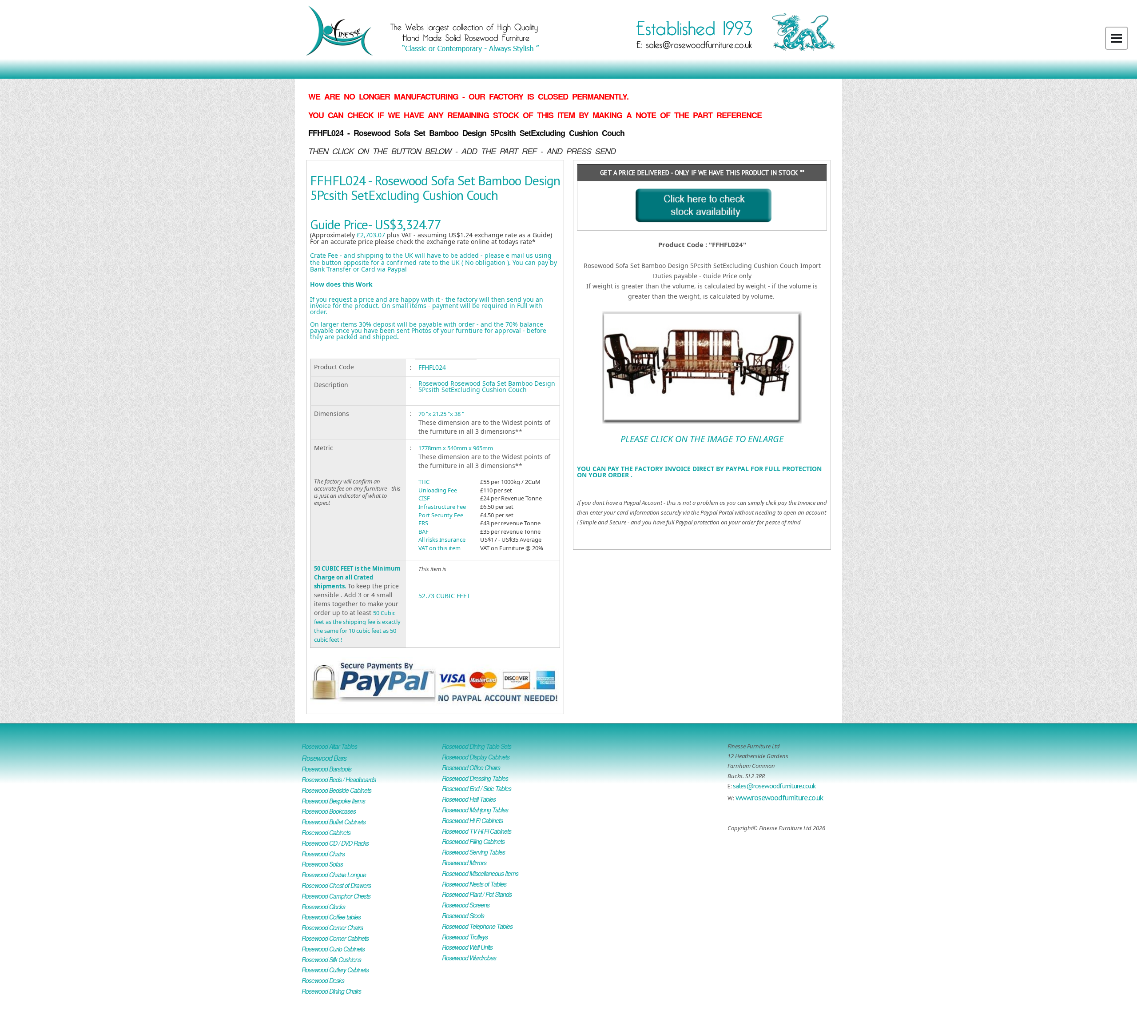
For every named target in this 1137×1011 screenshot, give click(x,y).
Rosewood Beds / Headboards (339, 779)
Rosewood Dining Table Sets (476, 746)
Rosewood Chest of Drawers (336, 885)
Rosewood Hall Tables (469, 799)
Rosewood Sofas (322, 863)
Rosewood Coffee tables (331, 916)
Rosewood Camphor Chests (336, 895)
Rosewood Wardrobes (469, 957)
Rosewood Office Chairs (471, 767)
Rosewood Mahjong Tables (475, 809)
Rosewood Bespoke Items (333, 800)
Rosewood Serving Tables (473, 851)
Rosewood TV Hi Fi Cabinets (476, 831)
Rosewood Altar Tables (329, 746)
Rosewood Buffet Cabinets (334, 821)
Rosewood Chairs (323, 853)
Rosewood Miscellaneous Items (480, 873)
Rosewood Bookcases (329, 811)
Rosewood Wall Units (467, 947)
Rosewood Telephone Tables (477, 926)
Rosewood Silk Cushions (331, 959)
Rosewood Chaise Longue (334, 874)
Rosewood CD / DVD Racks (335, 843)
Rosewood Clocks (323, 906)
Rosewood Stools (463, 915)
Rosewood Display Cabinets (475, 756)
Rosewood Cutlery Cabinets (335, 969)
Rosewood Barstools (326, 768)
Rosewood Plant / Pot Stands (477, 894)
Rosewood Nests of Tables (474, 883)
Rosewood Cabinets (326, 832)
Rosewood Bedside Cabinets (336, 790)
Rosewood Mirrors (464, 862)
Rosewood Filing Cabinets (473, 841)
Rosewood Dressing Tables (475, 778)
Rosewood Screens (465, 904)
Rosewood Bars (324, 758)
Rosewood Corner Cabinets (335, 938)
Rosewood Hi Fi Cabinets (472, 820)
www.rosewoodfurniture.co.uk (779, 797)
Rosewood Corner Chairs (332, 927)
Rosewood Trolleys (465, 936)
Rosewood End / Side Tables (476, 788)
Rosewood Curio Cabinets (333, 948)
